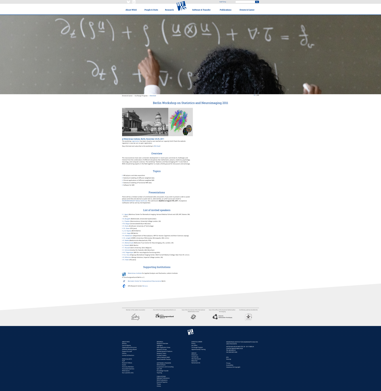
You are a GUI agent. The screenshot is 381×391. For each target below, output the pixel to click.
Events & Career (247, 9)
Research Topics (161, 353)
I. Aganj (125, 214)
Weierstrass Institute (135, 273)
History (124, 353)
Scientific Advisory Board (129, 349)
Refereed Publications (163, 378)
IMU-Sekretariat (196, 359)
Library (159, 386)
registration (136, 141)
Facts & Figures (126, 345)
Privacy (228, 363)
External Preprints (162, 382)
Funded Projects (161, 355)
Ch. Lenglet (127, 238)
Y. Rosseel (126, 248)
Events (193, 343)
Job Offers (194, 345)
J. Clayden (126, 221)
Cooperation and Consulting (165, 367)
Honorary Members (128, 367)
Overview (153, 96)
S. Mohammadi (128, 243)
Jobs (227, 357)
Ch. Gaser (126, 228)
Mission (124, 343)
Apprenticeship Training (198, 349)
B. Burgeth (126, 219)
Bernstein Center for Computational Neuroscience (144, 281)
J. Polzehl (126, 245)
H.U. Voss (126, 255)
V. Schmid (126, 250)
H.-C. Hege (126, 233)
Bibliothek (194, 361)
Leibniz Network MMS (163, 357)
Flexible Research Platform (164, 351)
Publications (225, 9)
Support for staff (127, 351)
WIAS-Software (161, 365)
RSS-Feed (157, 146)
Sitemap (228, 359)
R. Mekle (126, 240)
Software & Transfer (201, 9)
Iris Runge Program (141, 96)
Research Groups (162, 349)
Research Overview (162, 343)
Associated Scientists (128, 369)
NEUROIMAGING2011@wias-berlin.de (134, 201)
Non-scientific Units (128, 373)
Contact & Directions (128, 355)
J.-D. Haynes (127, 231)
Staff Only (222, 2)
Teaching (159, 373)
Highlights (160, 345)
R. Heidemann (128, 236)
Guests (124, 365)
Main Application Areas (163, 347)
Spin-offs (159, 369)
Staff (123, 361)
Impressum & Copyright (233, 367)
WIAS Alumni (126, 371)
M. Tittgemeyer (128, 252)
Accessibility (229, 365)
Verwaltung (194, 357)
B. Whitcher (127, 257)
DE (254, 95)
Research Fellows (127, 363)
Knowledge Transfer (162, 371)
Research (169, 9)
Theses (159, 384)
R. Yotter (126, 260)
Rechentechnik (195, 363)
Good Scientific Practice (164, 359)
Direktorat (194, 355)
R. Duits (125, 226)
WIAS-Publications (162, 380)
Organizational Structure (129, 347)
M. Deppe (126, 224)
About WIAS (131, 9)
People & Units (151, 9)
